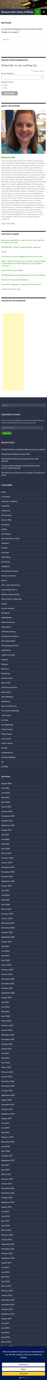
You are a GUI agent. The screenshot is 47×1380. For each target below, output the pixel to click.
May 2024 (5, 900)
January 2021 (6, 1076)
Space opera (6, 692)
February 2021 (7, 1072)
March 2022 (6, 1021)
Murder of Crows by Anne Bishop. (15, 280)
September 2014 (8, 1314)
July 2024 (5, 890)
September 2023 (8, 937)
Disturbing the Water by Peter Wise (15, 454)
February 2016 (7, 1235)
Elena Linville (8, 157)
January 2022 (6, 1030)
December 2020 (7, 1081)
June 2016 (5, 1216)
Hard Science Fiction (9, 571)
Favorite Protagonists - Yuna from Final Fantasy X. (21, 284)
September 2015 (8, 1258)
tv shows (4, 720)
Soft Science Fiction (9, 687)
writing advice (7, 752)
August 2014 (6, 1318)
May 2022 (5, 1011)
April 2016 (5, 1225)
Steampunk (5, 701)
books (3, 492)
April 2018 (5, 1151)
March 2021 (6, 1067)
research (4, 659)
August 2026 (6, 783)
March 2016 (6, 1230)
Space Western (7, 697)
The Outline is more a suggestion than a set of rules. (22, 256)
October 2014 (7, 1309)
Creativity (5, 506)
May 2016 (5, 1221)
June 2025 (5, 839)
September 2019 (8, 1114)
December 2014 (7, 1300)
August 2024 (6, 886)
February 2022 (7, 1025)
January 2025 (6, 862)
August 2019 (6, 1118)
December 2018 (7, 1142)
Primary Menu (44, 12)
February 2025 (7, 858)
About (3, 252)
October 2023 (7, 932)
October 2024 (7, 876)
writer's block (6, 743)
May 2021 (5, 1058)
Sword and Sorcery (9, 706)
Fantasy (4, 548)
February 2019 (7, 1137)
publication (6, 650)
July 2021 (5, 1053)
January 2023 (6, 974)
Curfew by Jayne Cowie (10, 289)
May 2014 (5, 1332)
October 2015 (7, 1253)
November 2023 (7, 928)
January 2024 (6, 918)
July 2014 (5, 1323)
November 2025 (7, 816)
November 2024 (7, 872)
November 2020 (7, 1086)
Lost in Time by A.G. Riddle (12, 270)
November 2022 (7, 983)
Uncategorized (7, 724)
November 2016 (7, 1193)
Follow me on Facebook (13, 300)
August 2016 (6, 1207)
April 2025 (5, 848)
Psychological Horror (10, 645)
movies (4, 603)
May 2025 (5, 844)
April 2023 (5, 960)
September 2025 (8, 825)
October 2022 (7, 988)
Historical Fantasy (8, 576)
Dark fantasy (6, 515)
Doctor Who (6, 520)
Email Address (22, 73)
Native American (8, 622)
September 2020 (8, 1095)
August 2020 (6, 1100)
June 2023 (5, 951)
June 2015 (5, 1272)
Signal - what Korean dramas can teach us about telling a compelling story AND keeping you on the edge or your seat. (23, 263)
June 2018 (5, 1146)
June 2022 (5, 1007)
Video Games (6, 734)
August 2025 (6, 830)
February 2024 (7, 914)
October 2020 (7, 1090)
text (5, 88)
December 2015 (7, 1244)
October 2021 (7, 1044)
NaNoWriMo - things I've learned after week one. (21, 247)
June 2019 (5, 1128)
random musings (8, 655)
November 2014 (7, 1304)
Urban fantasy (7, 729)
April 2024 (5, 904)
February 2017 (7, 1179)
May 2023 (5, 955)
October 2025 (7, 821)
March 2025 (6, 853)
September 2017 (8, 1160)
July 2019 (5, 1123)
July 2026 (5, 788)
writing (4, 748)
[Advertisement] (13, 352)
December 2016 (7, 1188)
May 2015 (5, 1277)
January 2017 (6, 1183)
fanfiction (5, 543)
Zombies (4, 766)
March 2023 (6, 965)
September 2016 (8, 1202)
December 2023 (7, 923)
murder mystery (7, 608)
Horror (4, 580)
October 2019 (7, 1109)
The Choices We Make (10, 711)
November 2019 (7, 1104)
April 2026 (5, 802)
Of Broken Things (8, 631)
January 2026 (6, 811)
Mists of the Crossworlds (11, 599)
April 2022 (5, 1016)
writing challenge (8, 757)
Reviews (4, 664)
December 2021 (7, 1035)
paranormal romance (9, 636)
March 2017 (6, 1174)
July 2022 (5, 1002)
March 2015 (6, 1286)
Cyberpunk (5, 510)
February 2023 (7, 969)
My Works (5, 613)
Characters (5, 496)
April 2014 (5, 1337)
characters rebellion (9, 501)
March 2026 (6, 807)
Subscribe (6, 433)
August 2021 (6, 1049)
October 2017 (7, 1156)
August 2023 (6, 942)
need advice (6, 627)
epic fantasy (6, 534)
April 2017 (5, 1170)
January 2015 (6, 1295)
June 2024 (5, 895)
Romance (5, 669)
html (5, 85)
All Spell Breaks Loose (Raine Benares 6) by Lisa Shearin (23, 275)
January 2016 (6, 1239)
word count (6, 738)
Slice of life (5, 683)
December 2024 (7, 867)
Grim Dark (5, 562)
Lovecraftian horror (9, 590)
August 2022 (6, 997)
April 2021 (5, 1062)
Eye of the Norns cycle (10, 538)
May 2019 (5, 1132)
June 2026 (5, 793)
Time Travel (6, 715)
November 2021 (7, 1039)
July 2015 (5, 1267)
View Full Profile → (9, 223)
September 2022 (8, 993)
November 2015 (7, 1249)
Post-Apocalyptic (8, 641)
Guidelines (5, 566)
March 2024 (6, 909)
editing (4, 529)
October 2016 (7, 1197)
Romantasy (5, 673)
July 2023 (5, 946)
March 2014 (6, 1342)
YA (2, 762)
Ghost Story (6, 557)
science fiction (7, 678)
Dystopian (5, 524)
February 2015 (7, 1291)
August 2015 (6, 1263)
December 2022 (7, 979)
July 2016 (5, 1211)
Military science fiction (10, 594)
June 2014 (5, 1328)
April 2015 (5, 1281)
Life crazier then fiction (10, 585)
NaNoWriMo (6, 617)
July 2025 (5, 834)
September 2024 (8, 881)
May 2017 (5, 1165)
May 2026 (5, 797)
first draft (5, 552)
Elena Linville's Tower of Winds (17, 11)
